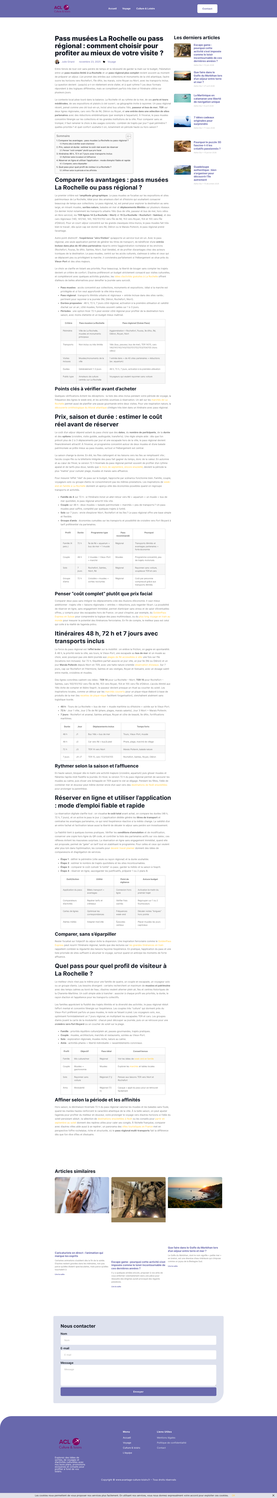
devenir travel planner (122, 848)
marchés (134, 1066)
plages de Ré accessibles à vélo (124, 657)
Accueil (112, 8)
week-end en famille (144, 1058)
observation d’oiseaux (147, 664)
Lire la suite (59, 1274)
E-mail (65, 1348)
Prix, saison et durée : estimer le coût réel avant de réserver (88, 147)
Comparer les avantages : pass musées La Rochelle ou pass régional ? (93, 140)
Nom (64, 1333)
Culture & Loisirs (145, 8)
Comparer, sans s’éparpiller (75, 163)
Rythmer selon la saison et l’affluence (79, 157)
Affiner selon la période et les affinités (80, 170)
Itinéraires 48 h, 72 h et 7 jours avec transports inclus (85, 153)
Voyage (126, 8)
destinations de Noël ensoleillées (149, 784)
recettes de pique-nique (93, 695)
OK (233, 1495)
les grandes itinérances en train (146, 945)
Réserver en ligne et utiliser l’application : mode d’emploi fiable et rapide (94, 160)
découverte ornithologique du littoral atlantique (81, 407)
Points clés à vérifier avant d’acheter (78, 144)
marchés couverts (115, 691)
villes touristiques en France (137, 1126)
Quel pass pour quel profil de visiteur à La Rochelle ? (85, 167)
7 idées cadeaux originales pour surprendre (204, 120)
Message (67, 1363)
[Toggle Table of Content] (127, 136)
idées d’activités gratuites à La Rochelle (136, 276)
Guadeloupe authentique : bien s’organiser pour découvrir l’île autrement (205, 173)
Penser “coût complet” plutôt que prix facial (82, 150)
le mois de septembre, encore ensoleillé (121, 466)
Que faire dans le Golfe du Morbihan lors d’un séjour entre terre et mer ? (208, 77)
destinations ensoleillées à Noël (115, 1118)
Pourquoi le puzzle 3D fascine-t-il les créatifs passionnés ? (207, 145)
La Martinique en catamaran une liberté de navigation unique (207, 98)
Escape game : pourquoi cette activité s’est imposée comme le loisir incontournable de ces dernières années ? (208, 53)
